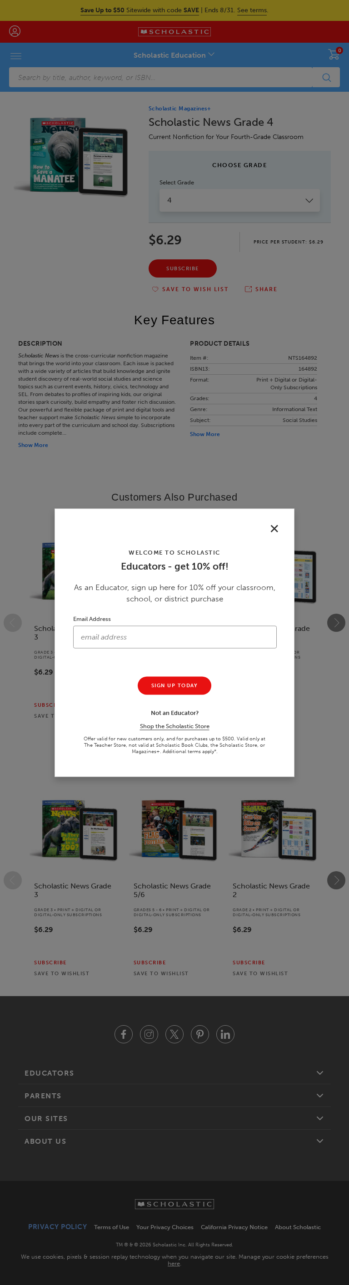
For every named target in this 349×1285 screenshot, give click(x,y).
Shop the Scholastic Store (174, 725)
